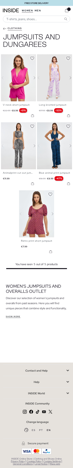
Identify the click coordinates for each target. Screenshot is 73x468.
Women (27, 10)
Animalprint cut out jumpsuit (20, 172)
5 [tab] (13, 58)
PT (41, 430)
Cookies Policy (34, 461)
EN (49, 430)
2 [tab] (7, 58)
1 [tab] (5, 58)
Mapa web (55, 464)
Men (38, 10)
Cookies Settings (52, 461)
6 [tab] (51, 58)
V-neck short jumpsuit (16, 104)
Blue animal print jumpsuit (54, 172)
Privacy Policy (18, 461)
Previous (5, 78)
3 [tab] (9, 58)
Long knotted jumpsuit (52, 104)
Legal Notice (41, 464)
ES (34, 430)
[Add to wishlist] (32, 57)
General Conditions (23, 464)
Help (37, 382)
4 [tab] (11, 58)
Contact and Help (36, 370)
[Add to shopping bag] (32, 116)
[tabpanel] (36, 213)
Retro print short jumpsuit (36, 240)
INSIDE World (36, 393)
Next (32, 78)
